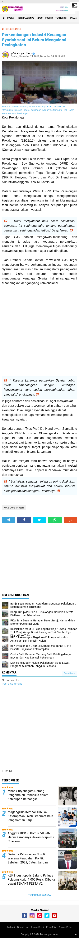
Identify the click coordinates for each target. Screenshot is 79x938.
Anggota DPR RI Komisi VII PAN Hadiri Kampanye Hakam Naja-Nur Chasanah (31, 837)
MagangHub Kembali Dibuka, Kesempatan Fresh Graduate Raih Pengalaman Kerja (30, 816)
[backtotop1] (76, 934)
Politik (49, 18)
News (40, 18)
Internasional (26, 18)
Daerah (11, 18)
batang (74, 18)
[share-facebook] (24, 520)
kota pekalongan (13, 29)
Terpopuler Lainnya (39, 895)
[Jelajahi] (74, 5)
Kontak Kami (37, 927)
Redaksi (11, 927)
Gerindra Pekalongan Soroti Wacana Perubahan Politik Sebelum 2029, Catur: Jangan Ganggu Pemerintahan (28, 860)
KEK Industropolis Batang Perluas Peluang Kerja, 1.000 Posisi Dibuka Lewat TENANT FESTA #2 (31, 879)
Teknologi (61, 18)
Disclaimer (22, 927)
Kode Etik (51, 927)
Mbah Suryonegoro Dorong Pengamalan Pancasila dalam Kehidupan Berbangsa (28, 795)
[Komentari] (70, 520)
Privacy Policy (65, 927)
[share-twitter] (39, 520)
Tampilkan (69, 673)
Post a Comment (12, 683)
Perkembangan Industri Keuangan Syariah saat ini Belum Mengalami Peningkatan (34, 39)
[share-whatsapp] (55, 520)
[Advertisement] (39, 330)
